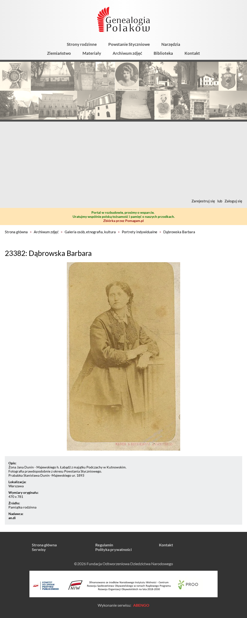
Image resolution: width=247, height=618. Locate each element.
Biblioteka (163, 53)
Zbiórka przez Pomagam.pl (123, 221)
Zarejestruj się (203, 201)
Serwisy (39, 549)
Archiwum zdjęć (127, 53)
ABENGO (141, 605)
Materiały (91, 53)
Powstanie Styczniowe (129, 44)
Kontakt (192, 53)
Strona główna (16, 232)
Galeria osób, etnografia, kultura (90, 232)
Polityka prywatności (113, 549)
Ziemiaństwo (59, 53)
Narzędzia (170, 44)
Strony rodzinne (82, 44)
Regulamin (104, 544)
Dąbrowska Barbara (179, 232)
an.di (12, 518)
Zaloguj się (233, 201)
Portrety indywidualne (139, 232)
